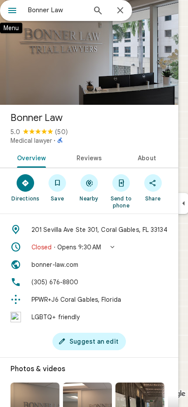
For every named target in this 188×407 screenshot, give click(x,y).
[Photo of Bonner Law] (89, 52)
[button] (89, 247)
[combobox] (57, 10)
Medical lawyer (31, 141)
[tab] (30, 157)
